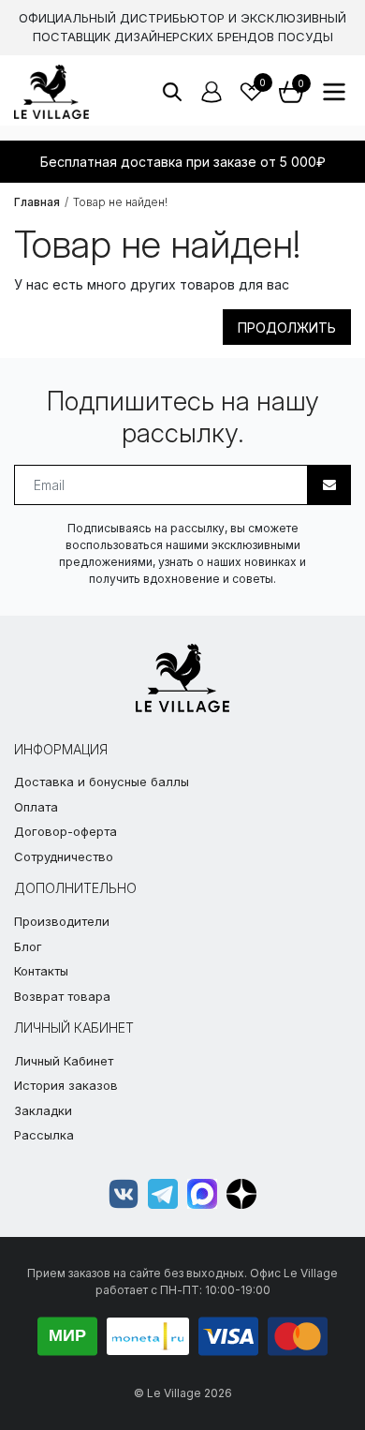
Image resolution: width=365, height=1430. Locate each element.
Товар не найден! (120, 202)
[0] (252, 92)
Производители (62, 921)
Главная (37, 202)
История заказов (66, 1085)
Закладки (43, 1110)
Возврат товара (62, 996)
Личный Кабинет (63, 1060)
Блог (28, 946)
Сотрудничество (63, 856)
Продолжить (287, 327)
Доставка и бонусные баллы (101, 781)
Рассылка (44, 1134)
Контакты (41, 970)
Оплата (36, 806)
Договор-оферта (65, 831)
